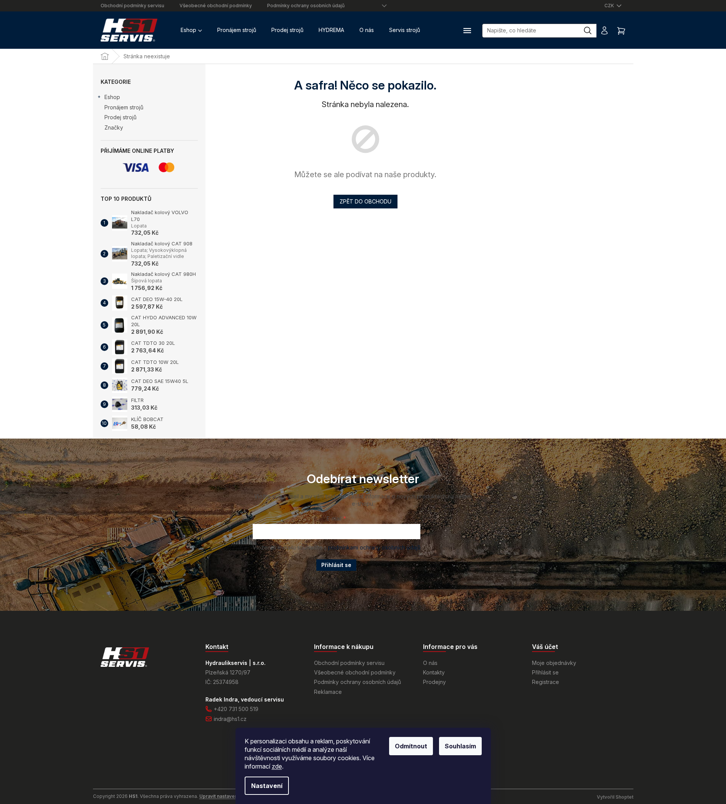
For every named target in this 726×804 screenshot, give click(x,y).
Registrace (545, 682)
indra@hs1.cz (230, 719)
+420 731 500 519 (236, 709)
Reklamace (328, 692)
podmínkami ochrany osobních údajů (374, 547)
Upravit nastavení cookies (228, 796)
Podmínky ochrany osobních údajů (306, 5)
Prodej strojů (120, 117)
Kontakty (434, 672)
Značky (113, 127)
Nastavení (266, 786)
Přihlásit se (336, 565)
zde (277, 766)
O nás (430, 663)
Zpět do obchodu (365, 201)
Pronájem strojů (123, 107)
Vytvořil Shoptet (615, 797)
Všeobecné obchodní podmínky (215, 5)
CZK (609, 5)
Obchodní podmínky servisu (132, 5)
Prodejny (434, 682)
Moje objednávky (554, 663)
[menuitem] (191, 30)
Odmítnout (411, 746)
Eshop (112, 97)
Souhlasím (460, 746)
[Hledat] (591, 30)
